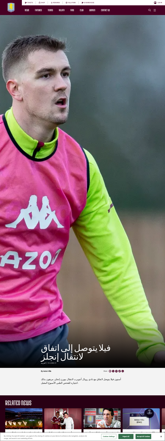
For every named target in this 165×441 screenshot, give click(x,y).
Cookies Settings (109, 436)
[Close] (161, 436)
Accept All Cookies (143, 436)
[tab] (29, 2)
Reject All (126, 436)
